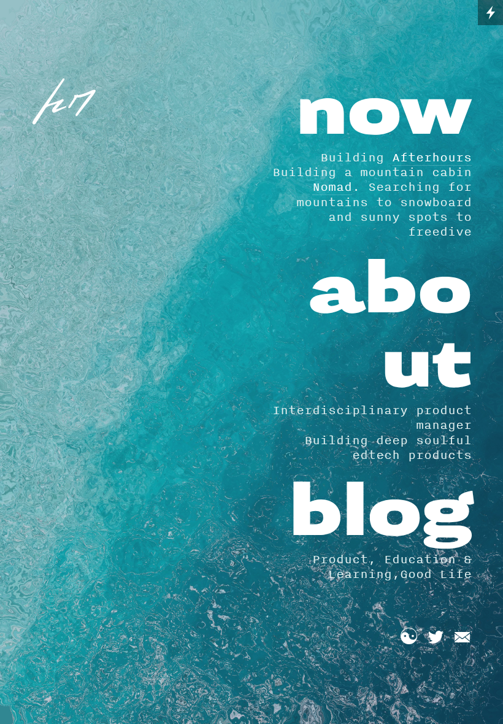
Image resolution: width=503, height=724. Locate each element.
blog (380, 514)
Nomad (332, 186)
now (384, 113)
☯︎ (409, 637)
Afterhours (432, 157)
